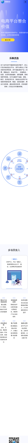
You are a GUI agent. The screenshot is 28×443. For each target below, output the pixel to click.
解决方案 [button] (8, 40)
